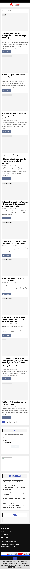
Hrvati (6, 438)
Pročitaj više (19, 567)
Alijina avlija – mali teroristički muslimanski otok (13, 279)
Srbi (6, 440)
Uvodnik (4, 14)
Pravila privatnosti (6, 532)
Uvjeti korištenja (5, 534)
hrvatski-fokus (6, 40)
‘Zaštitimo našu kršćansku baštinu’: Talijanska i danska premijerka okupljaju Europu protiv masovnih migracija (13, 505)
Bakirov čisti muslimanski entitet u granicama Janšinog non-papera (14, 242)
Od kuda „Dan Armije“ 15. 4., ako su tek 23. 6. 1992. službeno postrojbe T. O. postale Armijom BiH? (15, 204)
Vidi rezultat (15, 450)
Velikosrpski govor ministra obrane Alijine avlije (15, 75)
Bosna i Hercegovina (7, 55)
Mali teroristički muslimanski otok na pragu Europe (14, 403)
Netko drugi (8, 442)
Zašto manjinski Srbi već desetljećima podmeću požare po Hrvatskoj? (14, 35)
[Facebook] (15, 558)
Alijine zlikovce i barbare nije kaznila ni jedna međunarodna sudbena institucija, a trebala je (15, 319)
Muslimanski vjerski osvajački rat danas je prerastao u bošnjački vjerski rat (14, 115)
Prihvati (12, 567)
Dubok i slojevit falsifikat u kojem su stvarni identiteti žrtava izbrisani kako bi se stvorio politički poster (14, 487)
